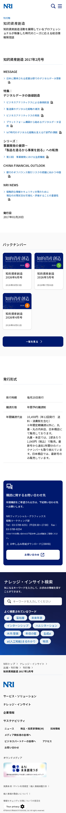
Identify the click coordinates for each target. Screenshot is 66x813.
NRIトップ (9, 664)
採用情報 (55, 728)
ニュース (9, 728)
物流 (45, 641)
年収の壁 (31, 633)
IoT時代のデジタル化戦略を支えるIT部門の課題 (32, 132)
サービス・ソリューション (19, 696)
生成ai (47, 633)
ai (8, 618)
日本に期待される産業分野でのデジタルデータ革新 (33, 78)
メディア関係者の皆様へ (18, 735)
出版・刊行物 (10, 667)
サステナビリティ (14, 721)
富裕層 (20, 618)
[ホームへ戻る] (8, 6)
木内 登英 (12, 633)
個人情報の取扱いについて (15, 793)
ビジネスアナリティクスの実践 (22, 115)
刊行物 (26, 667)
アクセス (47, 741)
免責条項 (7, 786)
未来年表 (36, 618)
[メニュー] (60, 6)
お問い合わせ (32, 554)
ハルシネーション (46, 626)
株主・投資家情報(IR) (32, 728)
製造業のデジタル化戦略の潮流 (23, 108)
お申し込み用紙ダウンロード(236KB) (30, 544)
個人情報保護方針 (38, 786)
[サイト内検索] (53, 6)
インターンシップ (17, 626)
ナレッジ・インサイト (32, 664)
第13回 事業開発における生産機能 (25, 156)
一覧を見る (32, 341)
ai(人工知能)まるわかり (21, 641)
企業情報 (8, 712)
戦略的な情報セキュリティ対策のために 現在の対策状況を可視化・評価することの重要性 (32, 193)
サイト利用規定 (21, 786)
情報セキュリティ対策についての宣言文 (21, 800)
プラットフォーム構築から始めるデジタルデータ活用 (33, 124)
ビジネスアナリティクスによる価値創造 (27, 102)
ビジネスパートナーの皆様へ (20, 741)
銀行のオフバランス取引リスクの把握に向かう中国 (33, 172)
